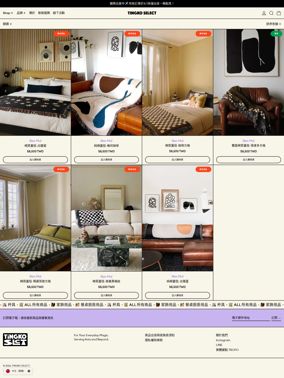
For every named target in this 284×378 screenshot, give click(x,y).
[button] (271, 13)
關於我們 (222, 335)
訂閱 (274, 318)
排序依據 (272, 24)
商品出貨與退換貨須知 (160, 335)
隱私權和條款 (154, 340)
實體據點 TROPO (227, 350)
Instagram (223, 340)
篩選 (6, 24)
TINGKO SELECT (21, 365)
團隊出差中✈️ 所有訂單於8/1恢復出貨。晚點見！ (142, 3)
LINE (219, 345)
